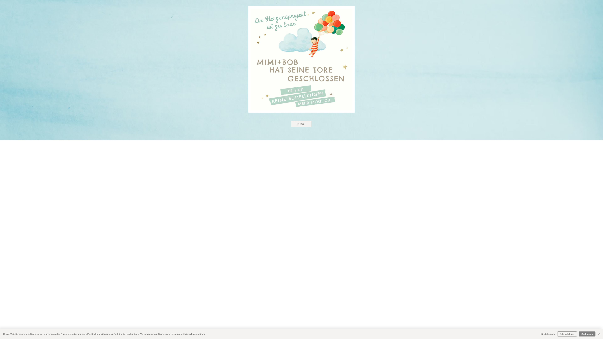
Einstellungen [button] (548, 334)
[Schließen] (599, 333)
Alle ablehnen (567, 334)
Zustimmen (587, 334)
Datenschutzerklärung (194, 334)
